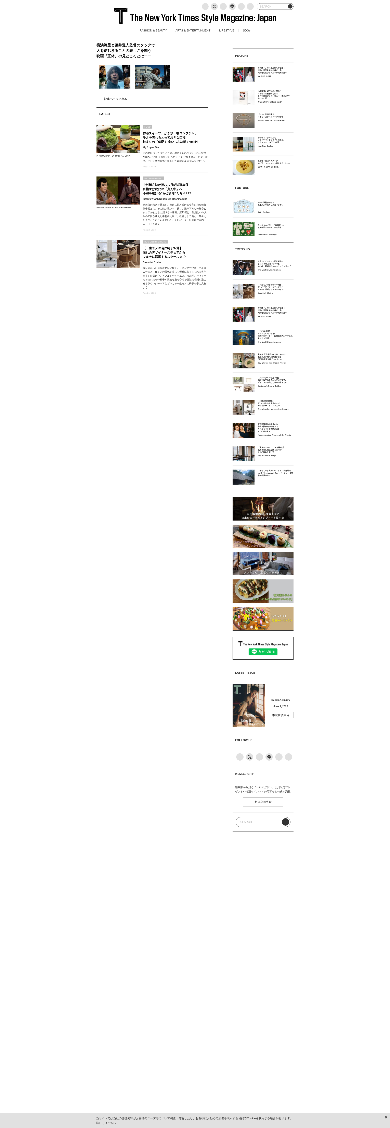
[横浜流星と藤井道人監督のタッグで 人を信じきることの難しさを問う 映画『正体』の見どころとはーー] (152, 99)
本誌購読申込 (280, 715)
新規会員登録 (263, 801)
